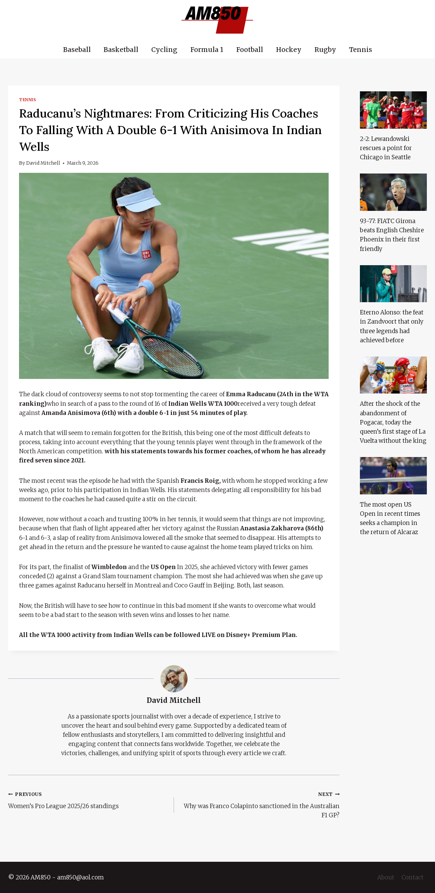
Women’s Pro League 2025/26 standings (63, 800)
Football (249, 49)
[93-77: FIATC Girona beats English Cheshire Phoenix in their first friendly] (393, 192)
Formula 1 (206, 49)
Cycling (164, 49)
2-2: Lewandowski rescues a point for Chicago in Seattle (386, 148)
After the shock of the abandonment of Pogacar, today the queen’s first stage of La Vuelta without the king (393, 422)
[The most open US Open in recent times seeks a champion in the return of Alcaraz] (393, 475)
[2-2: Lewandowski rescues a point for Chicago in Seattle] (393, 110)
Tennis (360, 49)
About (385, 877)
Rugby (325, 49)
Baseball (77, 49)
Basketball (121, 49)
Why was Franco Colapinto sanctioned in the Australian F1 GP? (262, 805)
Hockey (288, 49)
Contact (412, 877)
